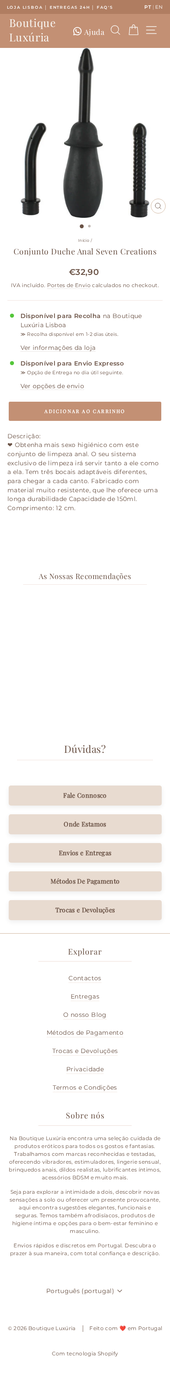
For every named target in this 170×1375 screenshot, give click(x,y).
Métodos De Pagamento (85, 881)
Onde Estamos (85, 824)
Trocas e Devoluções (85, 909)
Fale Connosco (85, 795)
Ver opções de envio (52, 386)
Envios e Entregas (85, 852)
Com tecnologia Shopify (85, 1353)
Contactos (84, 978)
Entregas (85, 996)
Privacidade (85, 1069)
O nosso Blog (84, 1015)
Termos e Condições (85, 1087)
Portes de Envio (69, 285)
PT (147, 7)
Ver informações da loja (58, 348)
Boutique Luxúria (32, 29)
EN (159, 7)
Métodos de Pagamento (85, 1032)
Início (83, 240)
